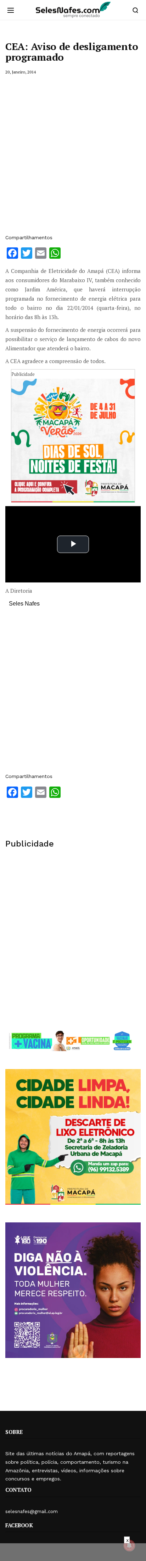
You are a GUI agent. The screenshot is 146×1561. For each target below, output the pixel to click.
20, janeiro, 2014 (20, 72)
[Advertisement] (73, 155)
